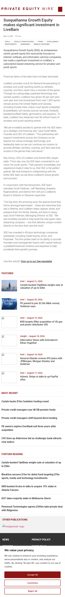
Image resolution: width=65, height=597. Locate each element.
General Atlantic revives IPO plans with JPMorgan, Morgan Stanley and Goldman (41, 361)
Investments (10, 44)
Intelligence (52, 42)
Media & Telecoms (41, 44)
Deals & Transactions (24, 42)
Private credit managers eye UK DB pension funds (28, 409)
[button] (60, 9)
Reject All (32, 591)
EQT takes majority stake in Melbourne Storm (26, 498)
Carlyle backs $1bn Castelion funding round (25, 401)
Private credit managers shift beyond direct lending (29, 418)
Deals (7, 42)
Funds (40, 42)
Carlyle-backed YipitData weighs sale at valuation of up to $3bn (41, 286)
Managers (25, 44)
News (5, 539)
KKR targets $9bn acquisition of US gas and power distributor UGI (41, 323)
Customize (32, 583)
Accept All (32, 574)
